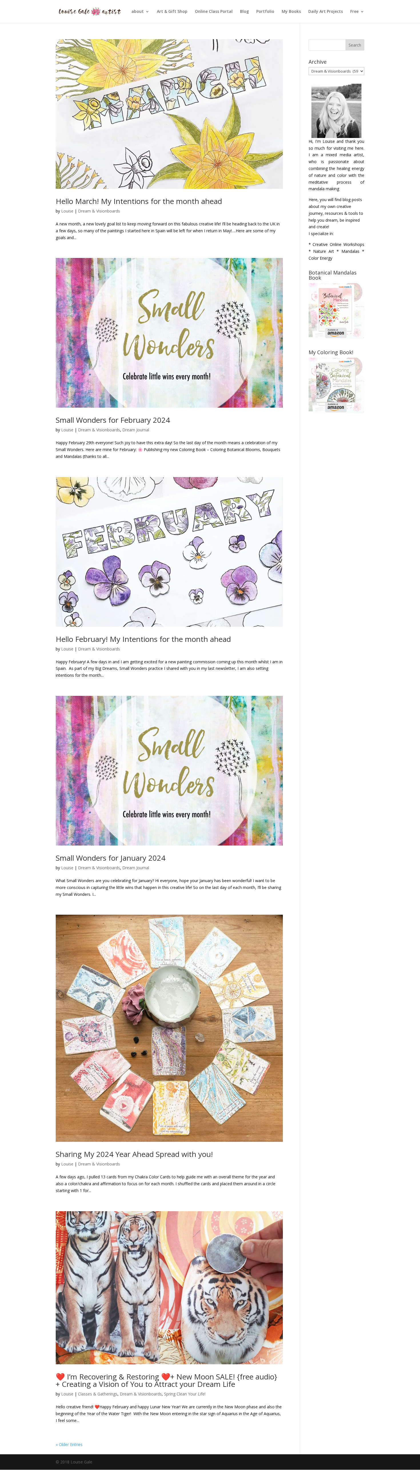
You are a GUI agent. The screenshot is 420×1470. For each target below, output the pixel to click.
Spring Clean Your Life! (184, 1394)
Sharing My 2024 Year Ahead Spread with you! (134, 1154)
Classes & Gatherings (97, 1394)
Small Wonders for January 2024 (110, 858)
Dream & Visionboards (99, 211)
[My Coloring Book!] (336, 411)
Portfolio (265, 11)
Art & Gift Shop (172, 11)
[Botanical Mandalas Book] (336, 337)
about (137, 11)
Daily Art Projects (325, 11)
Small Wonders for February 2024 (113, 420)
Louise (67, 211)
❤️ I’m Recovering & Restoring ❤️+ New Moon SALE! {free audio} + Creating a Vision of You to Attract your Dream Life (166, 1380)
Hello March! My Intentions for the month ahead (139, 201)
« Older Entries (69, 1444)
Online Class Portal (214, 11)
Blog (244, 11)
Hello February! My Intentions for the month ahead (143, 639)
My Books (291, 11)
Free (354, 11)
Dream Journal (135, 429)
